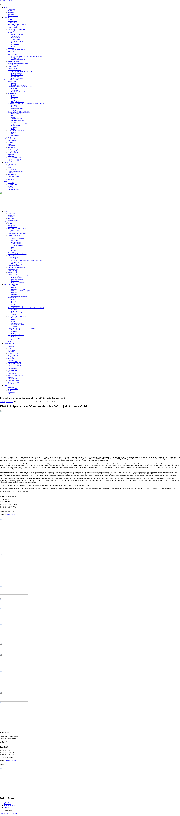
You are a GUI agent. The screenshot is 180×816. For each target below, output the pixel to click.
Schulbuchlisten (12, 174)
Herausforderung (16, 38)
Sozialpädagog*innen (14, 151)
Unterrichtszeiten (13, 164)
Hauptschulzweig (13, 65)
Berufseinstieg (12, 169)
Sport (9, 137)
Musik (13, 117)
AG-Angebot (15, 26)
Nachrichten (11, 9)
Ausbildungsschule (13, 53)
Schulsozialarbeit (13, 54)
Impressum (11, 186)
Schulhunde (11, 147)
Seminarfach (15, 76)
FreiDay (13, 46)
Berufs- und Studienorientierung (17, 49)
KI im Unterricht (12, 22)
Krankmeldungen (13, 166)
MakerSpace (15, 44)
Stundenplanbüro (13, 16)
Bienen (13, 43)
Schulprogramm (12, 21)
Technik (13, 110)
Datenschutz (11, 188)
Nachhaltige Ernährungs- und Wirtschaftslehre (21, 124)
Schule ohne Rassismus (18, 41)
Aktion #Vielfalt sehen (18, 34)
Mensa (9, 167)
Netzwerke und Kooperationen (17, 29)
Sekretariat (11, 154)
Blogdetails (9, 402)
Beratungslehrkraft (13, 152)
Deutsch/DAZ (12, 81)
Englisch (13, 95)
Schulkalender (12, 14)
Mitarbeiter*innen (13, 149)
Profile (13, 129)
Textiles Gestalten (16, 119)
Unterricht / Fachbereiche (11, 80)
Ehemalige (11, 142)
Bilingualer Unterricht (17, 102)
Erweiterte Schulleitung (14, 159)
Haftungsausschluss (13, 189)
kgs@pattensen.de (10, 514)
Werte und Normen (17, 134)
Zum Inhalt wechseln (6, 1)
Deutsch (13, 83)
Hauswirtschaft (15, 125)
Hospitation (11, 173)
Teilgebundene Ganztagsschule (17, 24)
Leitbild (10, 19)
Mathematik (14, 105)
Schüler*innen (12, 140)
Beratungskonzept (13, 27)
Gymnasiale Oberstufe (14, 70)
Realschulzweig (12, 66)
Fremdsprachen (12, 93)
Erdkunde (14, 88)
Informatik (14, 107)
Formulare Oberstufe (17, 78)
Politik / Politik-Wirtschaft (19, 92)
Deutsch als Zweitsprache (18, 85)
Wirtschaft (14, 127)
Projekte (10, 32)
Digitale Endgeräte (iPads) (15, 171)
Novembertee (15, 135)
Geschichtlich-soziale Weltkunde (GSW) (20, 86)
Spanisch (14, 100)
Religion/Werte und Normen (16, 130)
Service (6, 162)
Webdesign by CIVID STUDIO (9, 813)
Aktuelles (6, 7)
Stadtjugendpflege (16, 58)
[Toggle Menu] (1, 4)
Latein (13, 98)
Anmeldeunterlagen (13, 176)
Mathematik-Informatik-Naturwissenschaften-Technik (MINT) (26, 103)
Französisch (14, 97)
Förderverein (11, 146)
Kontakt (6, 181)
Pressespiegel (11, 11)
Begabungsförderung (14, 31)
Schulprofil (7, 17)
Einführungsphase (16, 73)
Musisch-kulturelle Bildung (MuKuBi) (19, 112)
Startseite (2, 402)
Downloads (11, 179)
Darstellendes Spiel (17, 113)
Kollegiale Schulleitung (14, 161)
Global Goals (15, 36)
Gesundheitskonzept (14, 61)
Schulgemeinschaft (9, 139)
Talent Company (12, 51)
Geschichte (14, 90)
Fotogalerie (11, 12)
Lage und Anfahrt (13, 184)
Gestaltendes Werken (17, 120)
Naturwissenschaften (17, 108)
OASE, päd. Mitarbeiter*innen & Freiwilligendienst (26, 56)
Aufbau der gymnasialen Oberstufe (21, 71)
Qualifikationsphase (17, 75)
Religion (13, 132)
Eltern (9, 144)
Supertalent (14, 122)
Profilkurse (11, 48)
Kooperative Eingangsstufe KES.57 (18, 63)
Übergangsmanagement (18, 59)
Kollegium (11, 156)
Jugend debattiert (16, 39)
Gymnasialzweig (12, 68)
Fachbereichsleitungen (14, 157)
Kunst (13, 115)
